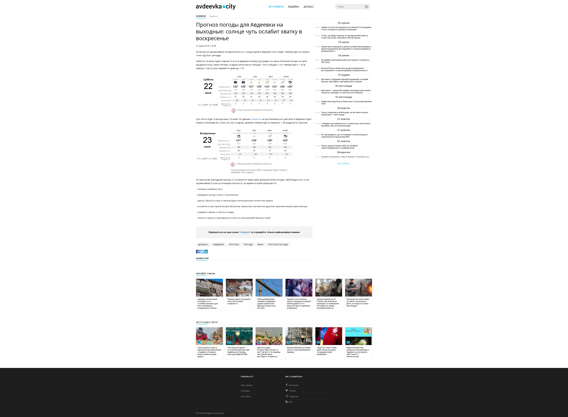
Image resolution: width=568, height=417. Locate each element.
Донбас (309, 6)
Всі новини (276, 6)
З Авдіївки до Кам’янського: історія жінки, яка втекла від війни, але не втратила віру (345, 124)
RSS (290, 401)
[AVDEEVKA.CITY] (216, 6)
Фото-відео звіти (207, 322)
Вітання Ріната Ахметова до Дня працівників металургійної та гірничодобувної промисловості (344, 69)
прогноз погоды (278, 244)
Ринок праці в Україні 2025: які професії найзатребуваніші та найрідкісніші (339, 147)
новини (201, 15)
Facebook (293, 385)
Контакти (246, 396)
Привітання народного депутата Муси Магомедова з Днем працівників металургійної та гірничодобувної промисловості (346, 49)
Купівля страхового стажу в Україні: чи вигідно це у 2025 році (345, 158)
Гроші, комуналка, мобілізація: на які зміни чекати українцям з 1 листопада (344, 113)
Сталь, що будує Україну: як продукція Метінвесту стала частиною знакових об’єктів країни (344, 36)
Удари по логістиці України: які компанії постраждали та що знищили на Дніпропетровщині (346, 28)
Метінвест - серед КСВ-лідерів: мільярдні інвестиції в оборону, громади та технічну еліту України (346, 91)
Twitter (292, 390)
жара (260, 244)
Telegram (244, 232)
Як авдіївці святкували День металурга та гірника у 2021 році (345, 61)
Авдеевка (218, 244)
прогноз (234, 244)
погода (248, 244)
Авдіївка (293, 6)
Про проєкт (247, 385)
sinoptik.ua (256, 119)
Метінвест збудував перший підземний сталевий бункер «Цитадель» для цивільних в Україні (344, 80)
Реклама (245, 390)
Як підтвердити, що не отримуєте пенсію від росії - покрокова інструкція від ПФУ (345, 135)
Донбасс (203, 244)
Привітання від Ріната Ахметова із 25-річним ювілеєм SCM (346, 102)
